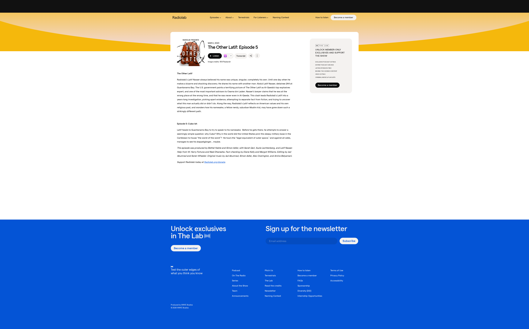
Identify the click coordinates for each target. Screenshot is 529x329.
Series (235, 280)
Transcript (240, 56)
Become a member (327, 85)
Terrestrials (270, 275)
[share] (251, 55)
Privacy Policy (337, 275)
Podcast (236, 270)
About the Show (240, 286)
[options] (257, 55)
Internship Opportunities (310, 296)
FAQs (300, 280)
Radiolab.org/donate (214, 162)
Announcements (240, 296)
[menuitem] (215, 17)
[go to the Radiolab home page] (180, 17)
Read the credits (273, 286)
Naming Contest (273, 296)
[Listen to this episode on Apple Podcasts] (225, 56)
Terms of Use (336, 270)
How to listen (304, 270)
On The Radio (238, 275)
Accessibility (336, 280)
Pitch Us (269, 270)
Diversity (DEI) (304, 291)
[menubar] (282, 17)
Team (234, 291)
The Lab (190, 236)
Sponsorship (304, 286)
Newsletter (270, 291)
